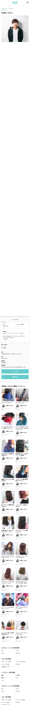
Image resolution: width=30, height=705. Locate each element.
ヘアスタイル (11, 8)
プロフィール (4, 8)
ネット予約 (15, 387)
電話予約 (15, 392)
